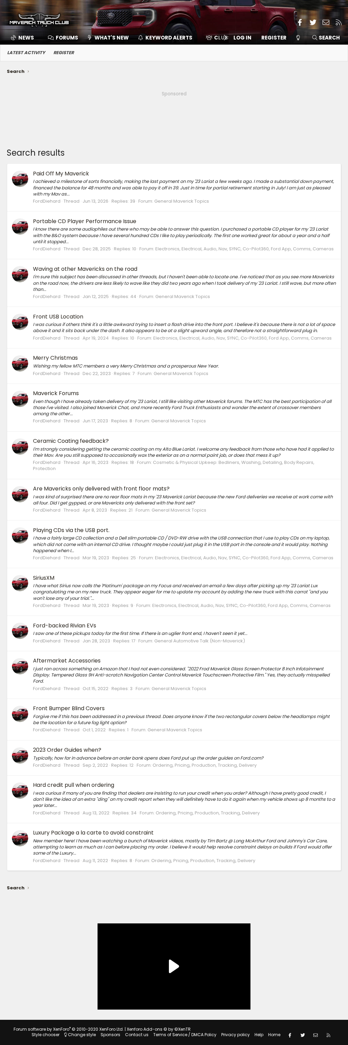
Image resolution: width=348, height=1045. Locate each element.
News (26, 37)
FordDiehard (46, 201)
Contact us (137, 1035)
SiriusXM (43, 578)
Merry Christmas (55, 358)
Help (259, 1035)
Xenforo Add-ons (159, 1029)
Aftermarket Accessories (67, 661)
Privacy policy (235, 1035)
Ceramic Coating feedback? (71, 441)
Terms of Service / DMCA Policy (184, 1035)
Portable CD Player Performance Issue (84, 221)
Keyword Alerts (168, 37)
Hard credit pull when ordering (73, 785)
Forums (67, 37)
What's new (111, 37)
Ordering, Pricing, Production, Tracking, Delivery (205, 765)
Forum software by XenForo (69, 1029)
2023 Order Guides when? (67, 750)
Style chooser (45, 1035)
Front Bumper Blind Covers (69, 708)
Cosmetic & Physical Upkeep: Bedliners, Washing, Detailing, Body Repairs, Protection (173, 465)
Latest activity (26, 52)
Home (274, 1035)
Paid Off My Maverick (61, 173)
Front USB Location (58, 317)
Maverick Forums (56, 393)
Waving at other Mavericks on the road (85, 269)
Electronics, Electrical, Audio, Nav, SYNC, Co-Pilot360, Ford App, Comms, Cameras (244, 249)
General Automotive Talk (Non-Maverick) (199, 641)
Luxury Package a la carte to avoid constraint (93, 833)
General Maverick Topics (181, 201)
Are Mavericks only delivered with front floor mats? (101, 489)
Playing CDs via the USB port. (71, 530)
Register (63, 52)
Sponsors (110, 1035)
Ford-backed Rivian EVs (64, 625)
